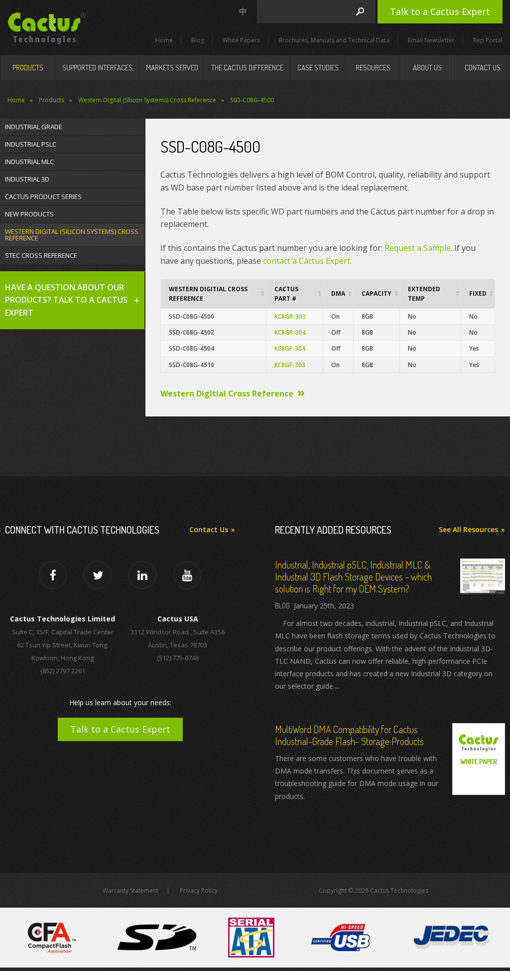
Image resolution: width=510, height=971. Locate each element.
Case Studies (318, 67)
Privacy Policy (199, 890)
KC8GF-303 (289, 365)
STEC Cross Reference (41, 255)
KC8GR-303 (290, 316)
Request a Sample (416, 247)
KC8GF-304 (289, 348)
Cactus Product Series (43, 196)
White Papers (241, 40)
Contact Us (483, 67)
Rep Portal (488, 40)
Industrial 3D (27, 179)
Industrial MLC (29, 161)
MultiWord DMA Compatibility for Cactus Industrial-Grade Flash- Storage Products (349, 735)
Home (164, 40)
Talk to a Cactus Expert (440, 11)
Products (27, 67)
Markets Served (172, 67)
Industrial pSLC (30, 144)
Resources (373, 67)
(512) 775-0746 (178, 657)
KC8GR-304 (290, 332)
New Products (29, 213)
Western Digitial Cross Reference (226, 393)
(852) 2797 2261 (62, 670)
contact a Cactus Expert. (307, 260)
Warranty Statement (130, 890)
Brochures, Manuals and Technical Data (333, 40)
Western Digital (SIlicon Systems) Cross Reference (147, 100)
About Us (427, 67)
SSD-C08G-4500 (252, 100)
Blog (197, 40)
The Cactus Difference (247, 67)
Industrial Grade (33, 126)
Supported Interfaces (97, 67)
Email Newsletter (431, 40)
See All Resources (468, 529)
